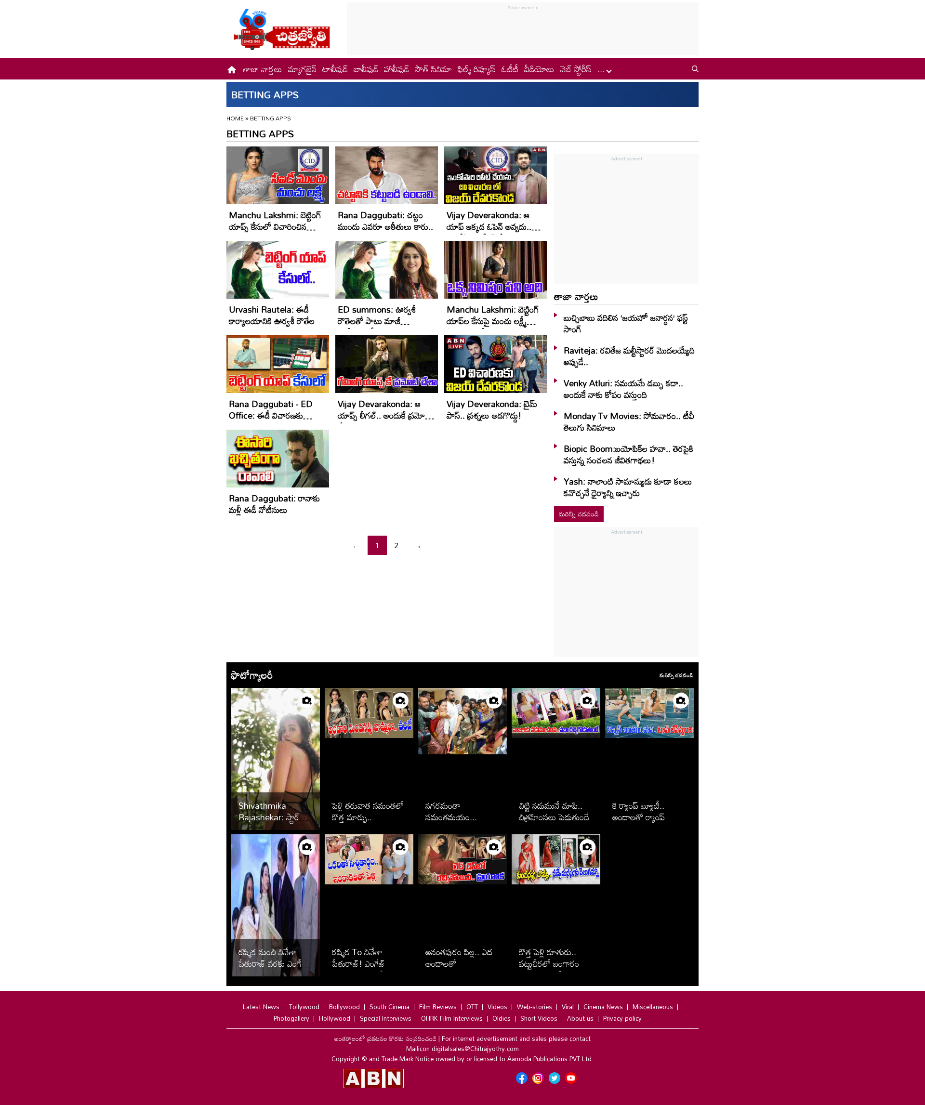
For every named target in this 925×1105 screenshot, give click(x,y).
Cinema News (603, 1006)
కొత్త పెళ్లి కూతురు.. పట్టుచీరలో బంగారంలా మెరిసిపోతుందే (553, 963)
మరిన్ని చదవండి (579, 513)
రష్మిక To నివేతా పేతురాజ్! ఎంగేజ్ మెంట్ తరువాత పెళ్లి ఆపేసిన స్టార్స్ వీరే (369, 969)
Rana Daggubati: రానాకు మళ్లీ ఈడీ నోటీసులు (274, 503)
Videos (497, 1006)
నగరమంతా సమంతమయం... (451, 811)
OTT (472, 1006)
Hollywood (334, 1018)
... (602, 69)
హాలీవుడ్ (396, 69)
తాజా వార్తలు (262, 69)
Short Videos (538, 1018)
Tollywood (304, 1006)
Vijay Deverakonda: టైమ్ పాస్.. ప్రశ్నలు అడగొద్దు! (492, 409)
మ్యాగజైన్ (302, 69)
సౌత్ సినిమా (433, 69)
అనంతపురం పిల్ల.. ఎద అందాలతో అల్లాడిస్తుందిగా (458, 963)
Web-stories (534, 1006)
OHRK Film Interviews (452, 1018)
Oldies (501, 1018)
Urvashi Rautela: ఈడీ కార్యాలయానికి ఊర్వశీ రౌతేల (272, 315)
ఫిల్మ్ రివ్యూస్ (477, 69)
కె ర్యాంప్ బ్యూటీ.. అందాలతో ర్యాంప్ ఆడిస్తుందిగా (638, 817)
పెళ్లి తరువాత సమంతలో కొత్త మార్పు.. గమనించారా (368, 817)
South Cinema (390, 1006)
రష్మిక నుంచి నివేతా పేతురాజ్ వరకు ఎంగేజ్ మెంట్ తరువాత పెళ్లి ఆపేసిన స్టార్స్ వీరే (272, 969)
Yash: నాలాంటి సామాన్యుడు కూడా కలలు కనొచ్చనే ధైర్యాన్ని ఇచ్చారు (628, 487)
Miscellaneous (653, 1006)
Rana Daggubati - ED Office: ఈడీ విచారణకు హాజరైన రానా (271, 415)
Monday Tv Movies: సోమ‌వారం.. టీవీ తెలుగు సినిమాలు (629, 421)
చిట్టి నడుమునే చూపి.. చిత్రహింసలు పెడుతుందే (554, 811)
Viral (568, 1006)
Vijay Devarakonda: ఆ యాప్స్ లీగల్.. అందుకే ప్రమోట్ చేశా (385, 415)
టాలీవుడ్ (335, 69)
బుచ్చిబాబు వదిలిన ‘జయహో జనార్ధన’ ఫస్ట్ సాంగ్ (626, 323)
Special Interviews (385, 1018)
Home (235, 118)
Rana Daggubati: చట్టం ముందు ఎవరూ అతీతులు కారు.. (385, 220)
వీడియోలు (539, 69)
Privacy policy (622, 1018)
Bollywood (344, 1006)
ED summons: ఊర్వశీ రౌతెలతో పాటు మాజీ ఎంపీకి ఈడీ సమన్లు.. (377, 321)
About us (580, 1018)
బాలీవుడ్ (366, 69)
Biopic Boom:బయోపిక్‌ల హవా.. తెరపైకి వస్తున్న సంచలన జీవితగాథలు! (628, 454)
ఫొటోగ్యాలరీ (252, 675)
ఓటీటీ (510, 69)
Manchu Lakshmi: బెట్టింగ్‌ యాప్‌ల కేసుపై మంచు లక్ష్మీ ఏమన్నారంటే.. (493, 321)
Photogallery (291, 1018)
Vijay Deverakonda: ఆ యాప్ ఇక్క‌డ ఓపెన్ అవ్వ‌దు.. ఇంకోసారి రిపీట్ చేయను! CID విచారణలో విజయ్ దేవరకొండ (494, 232)
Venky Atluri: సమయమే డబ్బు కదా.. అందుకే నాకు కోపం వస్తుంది (623, 388)
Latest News (261, 1006)
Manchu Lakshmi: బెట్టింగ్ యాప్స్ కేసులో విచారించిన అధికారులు (275, 226)
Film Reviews (438, 1006)
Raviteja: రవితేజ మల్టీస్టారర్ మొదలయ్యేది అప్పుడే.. (629, 356)
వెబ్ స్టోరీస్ (576, 69)
